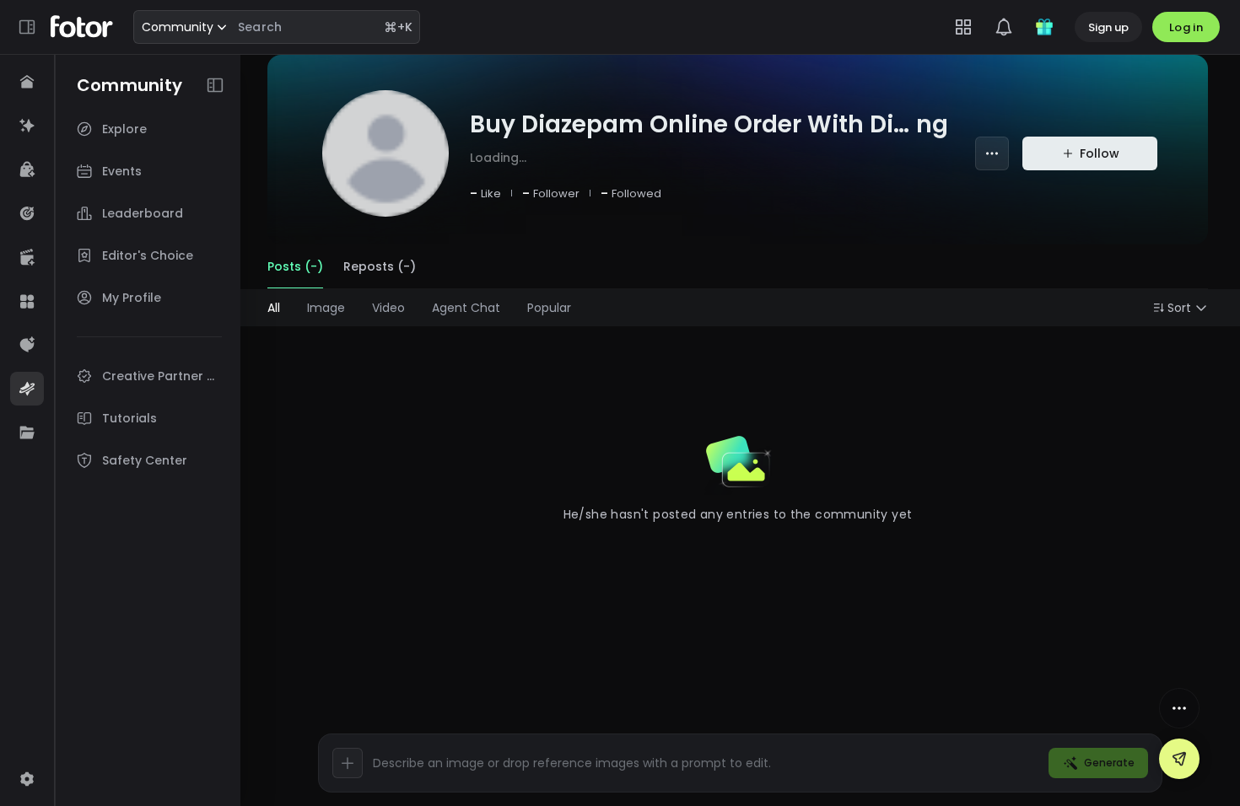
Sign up (1108, 27)
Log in (1186, 27)
